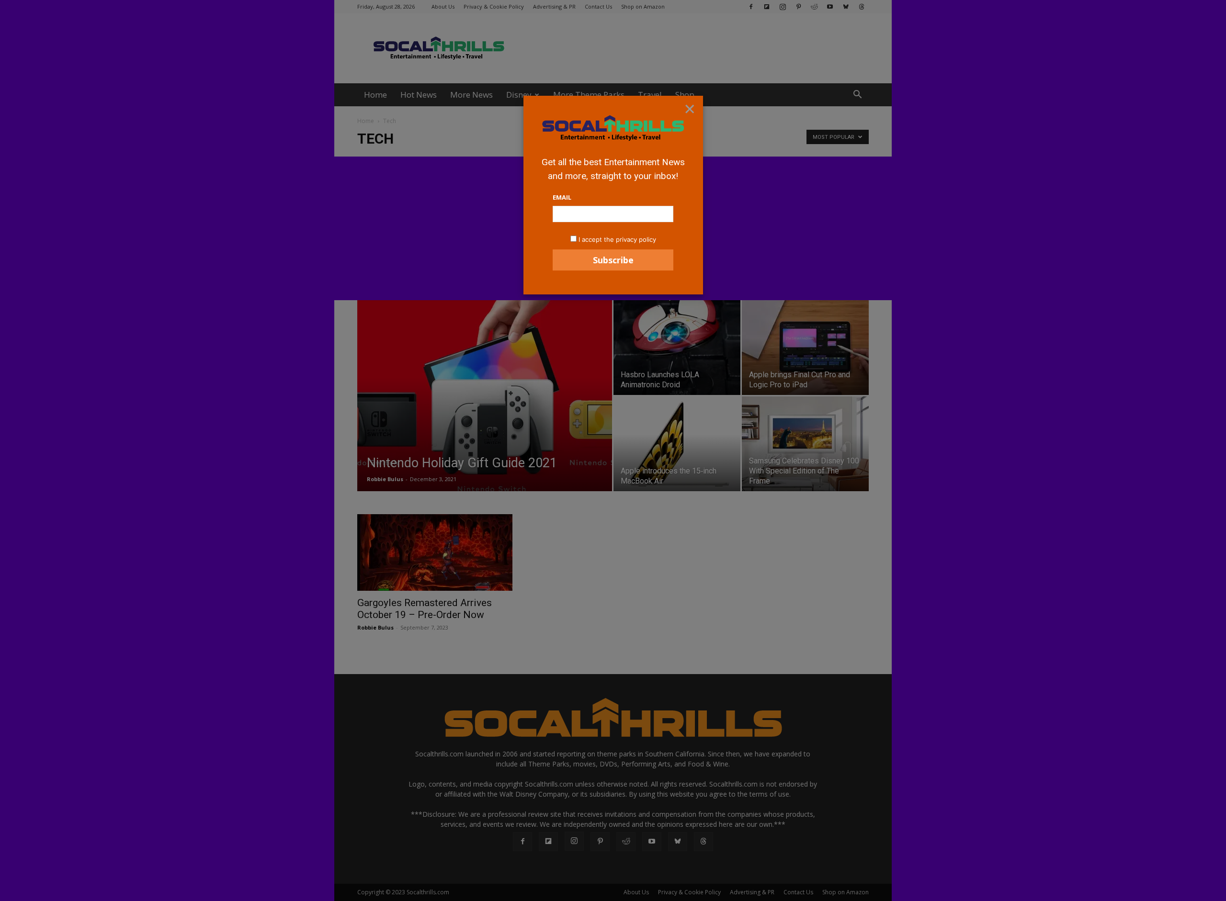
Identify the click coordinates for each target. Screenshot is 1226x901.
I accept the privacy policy (617, 239)
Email (562, 197)
